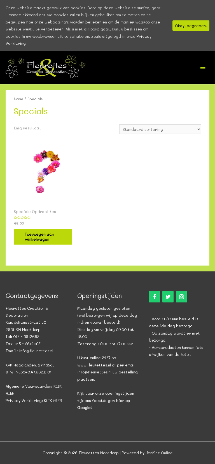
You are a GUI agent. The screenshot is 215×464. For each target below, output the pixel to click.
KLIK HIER (53, 400)
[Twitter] (168, 296)
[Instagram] (181, 296)
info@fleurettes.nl (36, 350)
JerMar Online (159, 452)
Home (18, 99)
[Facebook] (154, 296)
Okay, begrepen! (191, 25)
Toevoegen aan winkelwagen (39, 237)
